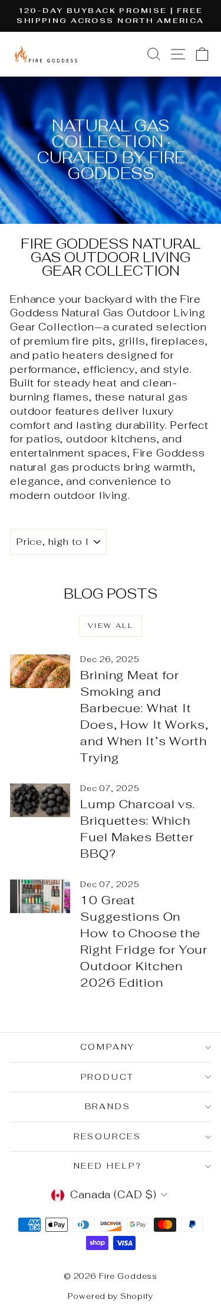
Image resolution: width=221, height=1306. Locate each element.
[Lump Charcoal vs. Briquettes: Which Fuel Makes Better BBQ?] (40, 800)
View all (110, 625)
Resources (107, 1136)
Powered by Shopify (110, 1296)
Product (108, 1077)
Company (108, 1047)
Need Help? (108, 1165)
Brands (108, 1106)
